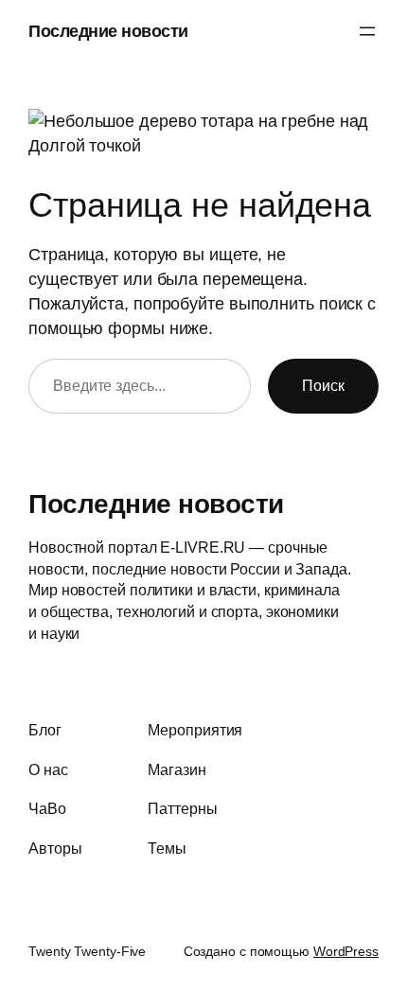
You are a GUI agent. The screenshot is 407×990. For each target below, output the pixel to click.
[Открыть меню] (367, 31)
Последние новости (108, 31)
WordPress (346, 951)
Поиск (323, 385)
